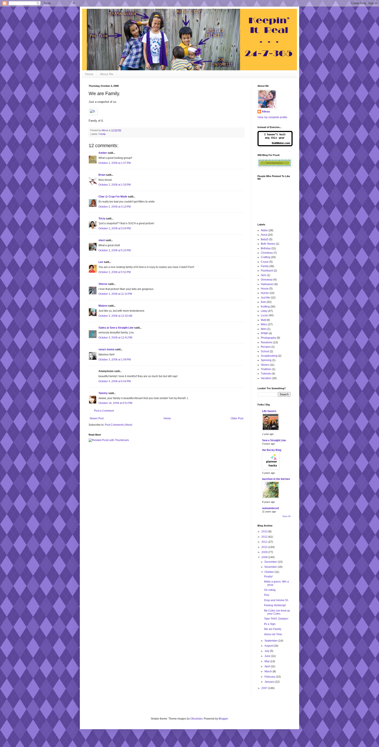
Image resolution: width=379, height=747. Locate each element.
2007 (264, 688)
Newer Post (97, 418)
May (267, 661)
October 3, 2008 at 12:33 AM (115, 315)
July (267, 651)
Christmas (267, 252)
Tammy (103, 393)
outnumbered (270, 508)
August (269, 645)
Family (102, 134)
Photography (268, 337)
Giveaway (267, 279)
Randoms (266, 342)
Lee (100, 262)
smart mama (106, 349)
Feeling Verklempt (275, 605)
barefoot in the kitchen (276, 479)
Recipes (266, 346)
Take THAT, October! (276, 618)
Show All (286, 516)
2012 (264, 536)
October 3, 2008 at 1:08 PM (114, 359)
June (268, 656)
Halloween (267, 284)
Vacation (266, 378)
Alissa (266, 111)
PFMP (264, 333)
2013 (264, 531)
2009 (264, 552)
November (271, 566)
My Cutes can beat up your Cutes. (277, 612)
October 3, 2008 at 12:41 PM (115, 337)
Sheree (102, 284)
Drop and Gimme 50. (276, 600)
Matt (263, 320)
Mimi (263, 329)
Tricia (101, 218)
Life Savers (269, 411)
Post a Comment (104, 410)
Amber (102, 152)
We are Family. (273, 629)
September (271, 640)
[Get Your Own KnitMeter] (275, 145)
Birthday (266, 248)
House (265, 288)
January (270, 681)
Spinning (266, 360)
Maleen (102, 305)
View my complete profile (272, 117)
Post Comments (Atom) (118, 424)
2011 (264, 541)
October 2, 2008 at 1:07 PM (114, 163)
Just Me (265, 297)
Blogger (223, 718)
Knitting (265, 306)
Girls (263, 275)
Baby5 (264, 239)
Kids (263, 302)
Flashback (267, 270)
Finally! (268, 576)
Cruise (265, 261)
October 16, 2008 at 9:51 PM (115, 403)
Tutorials (266, 373)
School (265, 351)
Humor (265, 293)
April (268, 666)
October (270, 571)
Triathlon (266, 369)
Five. (267, 595)
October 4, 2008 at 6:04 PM (114, 381)
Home (89, 74)
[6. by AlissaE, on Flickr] (93, 111)
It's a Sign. (270, 624)
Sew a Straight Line (274, 440)
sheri (101, 240)
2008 (264, 557)
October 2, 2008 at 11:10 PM (115, 293)
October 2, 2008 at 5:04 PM (114, 228)
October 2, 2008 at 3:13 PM (114, 206)
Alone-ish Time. (273, 634)
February (270, 676)
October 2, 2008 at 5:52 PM (114, 272)
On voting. (270, 589)
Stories (265, 364)
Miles (264, 324)
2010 (264, 547)
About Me (106, 74)
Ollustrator (196, 718)
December (271, 561)
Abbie (264, 230)
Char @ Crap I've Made (112, 196)
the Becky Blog (271, 450)
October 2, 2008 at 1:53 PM (114, 184)
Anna (264, 234)
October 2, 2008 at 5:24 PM (114, 250)
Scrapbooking (269, 355)
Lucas (264, 315)
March (269, 671)
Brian (101, 174)
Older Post (237, 418)
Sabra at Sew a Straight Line (116, 327)
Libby (264, 311)
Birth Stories (268, 243)
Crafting (265, 257)
